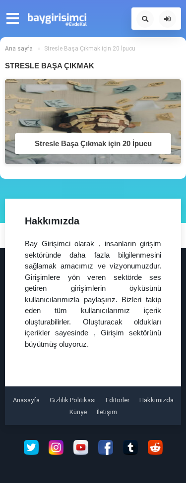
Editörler (117, 400)
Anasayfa (26, 400)
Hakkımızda (156, 400)
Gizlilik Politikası (73, 400)
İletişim (107, 412)
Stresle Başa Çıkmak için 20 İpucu (93, 143)
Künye (78, 412)
